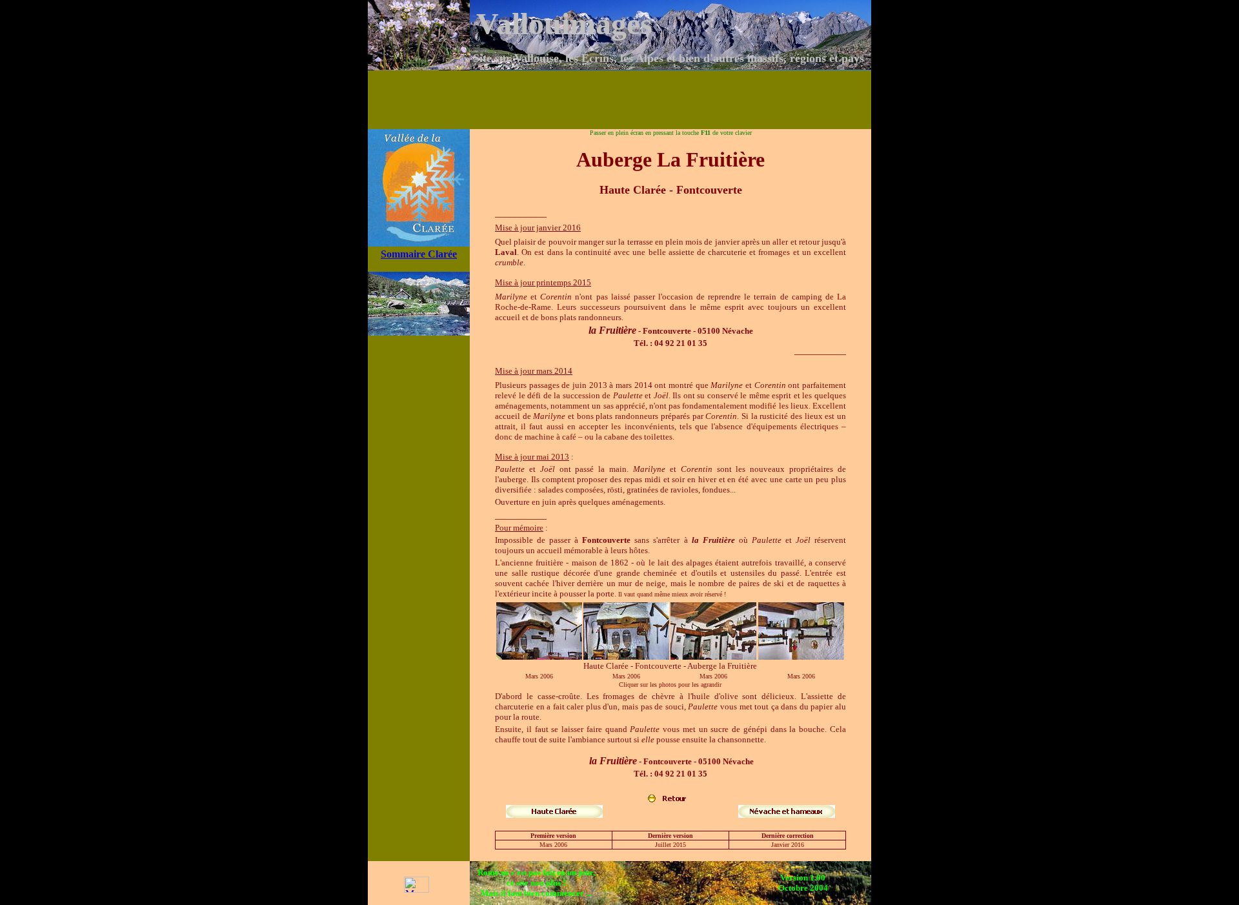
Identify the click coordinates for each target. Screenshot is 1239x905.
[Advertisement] (619, 99)
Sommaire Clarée (419, 254)
